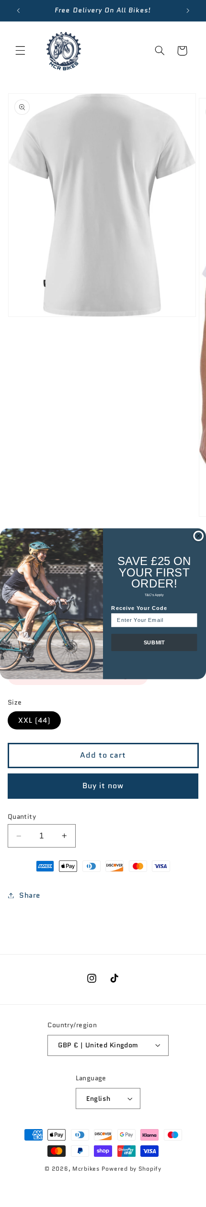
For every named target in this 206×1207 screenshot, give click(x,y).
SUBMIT (154, 642)
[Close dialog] (199, 536)
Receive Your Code (139, 608)
